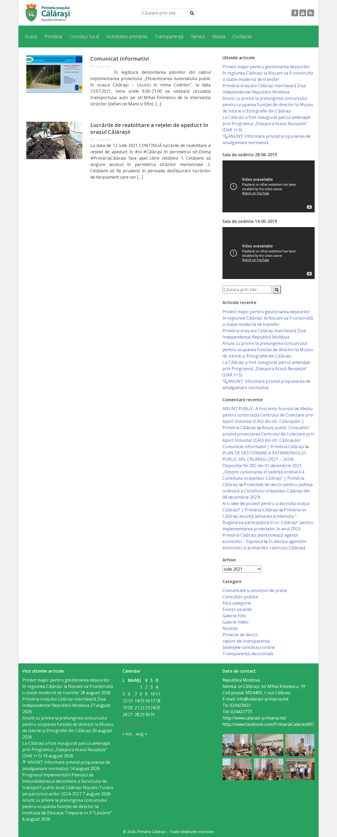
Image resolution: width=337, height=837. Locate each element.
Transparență (169, 36)
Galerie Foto (234, 616)
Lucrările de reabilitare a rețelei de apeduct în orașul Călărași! (149, 128)
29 (142, 714)
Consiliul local (84, 36)
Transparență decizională (247, 654)
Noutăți (230, 628)
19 (125, 708)
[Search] (192, 12)
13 (130, 701)
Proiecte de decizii (239, 635)
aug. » (141, 734)
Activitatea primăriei (127, 36)
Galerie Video (235, 622)
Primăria (53, 36)
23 (147, 708)
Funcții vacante (237, 609)
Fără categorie (236, 603)
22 (142, 708)
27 (130, 714)
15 (142, 701)
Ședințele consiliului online (248, 647)
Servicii (198, 36)
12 (125, 701)
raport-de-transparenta (246, 641)
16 (147, 701)
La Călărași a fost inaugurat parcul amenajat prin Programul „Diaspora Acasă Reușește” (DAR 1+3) (266, 123)
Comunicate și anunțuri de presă (254, 590)
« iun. (127, 734)
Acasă (31, 36)
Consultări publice (240, 597)
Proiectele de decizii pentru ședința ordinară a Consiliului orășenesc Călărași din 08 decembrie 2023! (267, 491)
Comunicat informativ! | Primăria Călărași (263, 446)
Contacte (242, 36)
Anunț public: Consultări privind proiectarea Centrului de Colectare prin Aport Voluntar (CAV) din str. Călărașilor (268, 434)
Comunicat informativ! (119, 58)
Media (218, 36)
